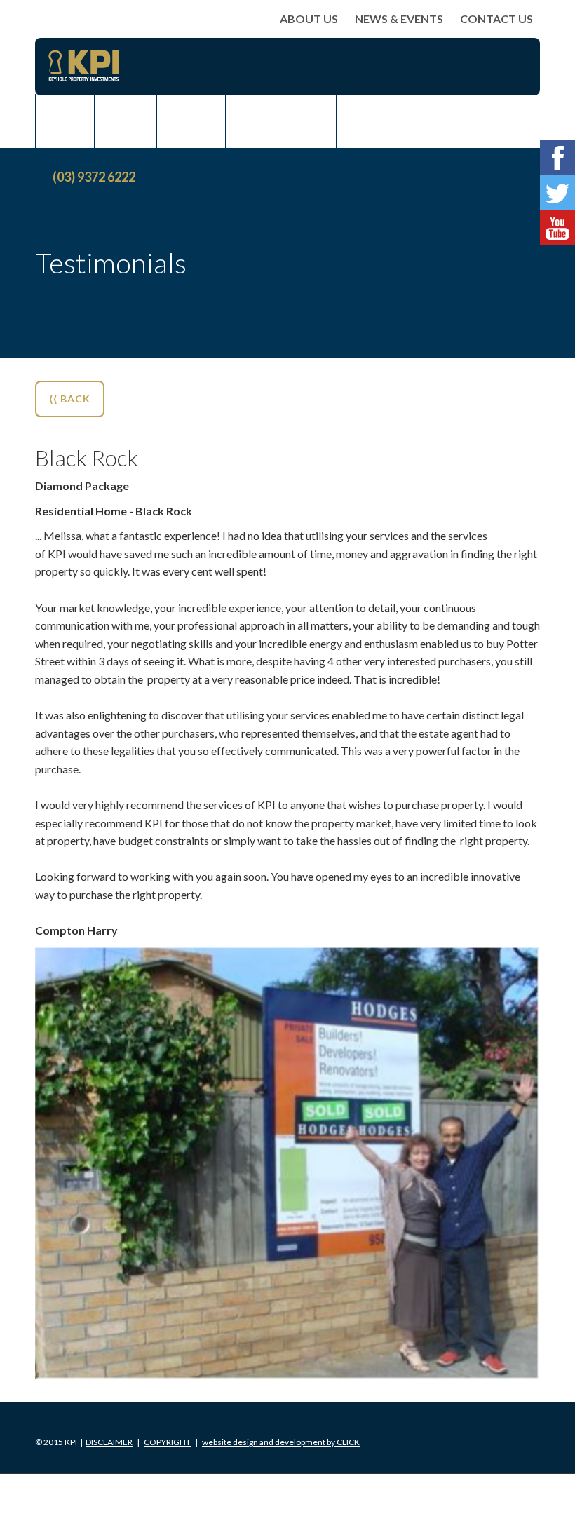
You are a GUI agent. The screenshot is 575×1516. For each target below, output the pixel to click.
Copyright (167, 1442)
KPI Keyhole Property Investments (83, 66)
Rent (191, 121)
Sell (125, 121)
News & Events (399, 18)
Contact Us (496, 18)
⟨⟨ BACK (69, 399)
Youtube (557, 227)
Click (281, 1442)
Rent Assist (281, 121)
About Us (309, 18)
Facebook (557, 157)
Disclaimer (109, 1442)
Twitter (557, 192)
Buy (65, 121)
